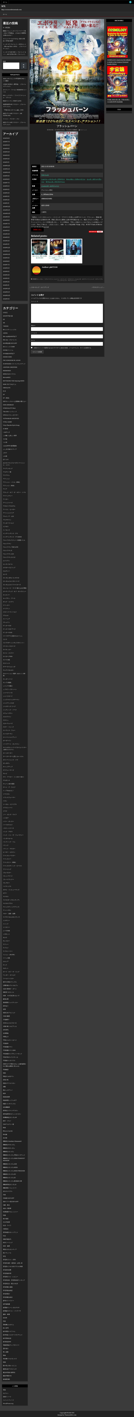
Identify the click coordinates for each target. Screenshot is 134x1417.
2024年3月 (6, 237)
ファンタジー (7, 859)
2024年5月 (6, 230)
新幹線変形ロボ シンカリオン (12, 1114)
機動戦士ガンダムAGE (10, 1164)
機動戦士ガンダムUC (9, 1174)
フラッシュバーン (67, 126)
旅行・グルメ (7, 1121)
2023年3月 (6, 278)
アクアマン (6, 475)
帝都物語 (5, 1069)
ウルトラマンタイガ (9, 557)
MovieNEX (6, 377)
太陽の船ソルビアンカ (10, 1026)
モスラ (5, 937)
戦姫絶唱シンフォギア (10, 1100)
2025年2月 (6, 200)
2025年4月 (6, 193)
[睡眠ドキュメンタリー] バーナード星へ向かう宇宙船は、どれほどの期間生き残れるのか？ (14, 33)
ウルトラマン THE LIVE (10, 547)
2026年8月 (6, 138)
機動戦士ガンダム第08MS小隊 (12, 1181)
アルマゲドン (7, 520)
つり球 (5, 442)
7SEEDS (5, 326)
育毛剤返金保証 (8, 1290)
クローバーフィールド (10, 612)
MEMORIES (7, 371)
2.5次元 (5, 312)
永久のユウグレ (8, 1191)
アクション (6, 479)
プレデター (6, 883)
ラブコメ (5, 948)
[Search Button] (130, 2)
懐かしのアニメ (8, 1090)
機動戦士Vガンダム (9, 1145)
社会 (4, 1236)
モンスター (6, 941)
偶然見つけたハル (8, 992)
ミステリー (6, 920)
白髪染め (5, 1229)
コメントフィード (8, 1400)
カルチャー (6, 571)
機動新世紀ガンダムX (9, 1184)
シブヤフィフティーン (10, 689)
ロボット (5, 968)
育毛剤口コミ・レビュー (10, 1277)
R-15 (4, 391)
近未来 (5, 1318)
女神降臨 (5, 1033)
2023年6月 (6, 268)
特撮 (4, 1215)
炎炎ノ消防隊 (7, 1208)
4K (4, 323)
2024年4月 (6, 234)
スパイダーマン (8, 734)
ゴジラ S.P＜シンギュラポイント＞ (13, 643)
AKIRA (5, 333)
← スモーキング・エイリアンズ (39, 287)
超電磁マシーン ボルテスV (11, 1307)
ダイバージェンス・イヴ (10, 760)
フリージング (7, 869)
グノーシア (6, 619)
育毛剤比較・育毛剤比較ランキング (14, 1280)
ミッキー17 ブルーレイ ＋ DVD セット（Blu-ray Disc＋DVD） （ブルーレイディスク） (14, 46)
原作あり (5, 1006)
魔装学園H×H (7, 1376)
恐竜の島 (5, 1080)
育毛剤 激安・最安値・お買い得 (12, 1263)
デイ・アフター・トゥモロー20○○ (13, 777)
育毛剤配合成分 (8, 1297)
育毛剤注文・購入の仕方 (10, 1283)
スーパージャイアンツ (10, 737)
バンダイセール (8, 838)
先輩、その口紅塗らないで (11, 995)
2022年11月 (6, 292)
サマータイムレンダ (9, 667)
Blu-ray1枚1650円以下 (10, 336)
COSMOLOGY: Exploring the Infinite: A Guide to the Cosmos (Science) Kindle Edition (119, 62)
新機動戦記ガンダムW (10, 1117)
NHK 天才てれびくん (9, 384)
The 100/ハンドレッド (10, 411)
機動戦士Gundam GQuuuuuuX (12, 1141)
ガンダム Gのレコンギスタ (11, 578)
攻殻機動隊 (6, 1107)
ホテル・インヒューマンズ (11, 890)
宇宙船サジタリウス (9, 1060)
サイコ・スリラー (8, 653)
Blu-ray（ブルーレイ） (10, 340)
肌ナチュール (7, 1253)
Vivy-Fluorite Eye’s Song (11, 425)
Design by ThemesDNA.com (67, 1415)
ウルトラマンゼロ (8, 554)
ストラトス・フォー (9, 730)
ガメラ (5, 574)
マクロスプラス (8, 903)
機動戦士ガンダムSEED (10, 1167)
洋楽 (4, 1195)
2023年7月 (6, 265)
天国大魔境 (6, 1016)
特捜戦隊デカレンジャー (10, 1212)
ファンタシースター (9, 855)
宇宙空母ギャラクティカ (10, 1057)
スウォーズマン (8, 713)
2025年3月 (6, 196)
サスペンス (6, 663)
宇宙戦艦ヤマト (8, 1047)
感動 (4, 1087)
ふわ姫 (5, 456)
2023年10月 (6, 254)
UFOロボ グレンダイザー (10, 415)
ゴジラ (5, 639)
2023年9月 (6, 258)
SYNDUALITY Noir (9, 408)
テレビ (5, 773)
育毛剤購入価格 (8, 1287)
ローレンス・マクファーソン (55, 182)
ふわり (5, 453)
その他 (5, 439)
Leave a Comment (72, 129)
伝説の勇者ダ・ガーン (10, 989)
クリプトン (6, 608)
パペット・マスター (9, 849)
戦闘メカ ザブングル (9, 1104)
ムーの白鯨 (6, 931)
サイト (33, 340)
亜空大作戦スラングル (10, 982)
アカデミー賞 (7, 472)
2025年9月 (6, 176)
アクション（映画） (9, 485)
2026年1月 (6, 162)
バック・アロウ (8, 831)
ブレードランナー (8, 879)
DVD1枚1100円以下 (9, 353)
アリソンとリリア (8, 513)
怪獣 (4, 1073)
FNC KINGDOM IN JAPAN (11, 360)
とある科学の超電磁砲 (10, 446)
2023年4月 (6, 275)
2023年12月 (6, 247)
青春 (4, 1355)
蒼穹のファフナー (8, 1301)
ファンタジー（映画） (10, 862)
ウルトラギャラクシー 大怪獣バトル (14, 540)
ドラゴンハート (8, 808)
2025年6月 (6, 186)
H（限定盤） (7, 27)
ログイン (5, 1393)
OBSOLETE (6, 388)
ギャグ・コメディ (8, 602)
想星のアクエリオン (9, 1083)
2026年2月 (6, 159)
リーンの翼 (6, 958)
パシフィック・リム (9, 842)
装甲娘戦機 (6, 1304)
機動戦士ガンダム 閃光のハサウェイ (14, 1155)
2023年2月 (6, 282)
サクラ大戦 (6, 660)
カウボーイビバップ (9, 567)
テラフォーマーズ (8, 770)
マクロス (5, 896)
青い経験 (5, 1352)
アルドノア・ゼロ (8, 516)
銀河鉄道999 (7, 1342)
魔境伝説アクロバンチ (10, 1369)
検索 (4, 61)
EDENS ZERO (7, 357)
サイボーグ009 (7, 656)
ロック (5, 965)
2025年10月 (6, 172)
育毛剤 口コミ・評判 (9, 1260)
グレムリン (6, 622)
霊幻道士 (5, 1348)
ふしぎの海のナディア (10, 449)
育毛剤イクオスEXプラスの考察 (13, 1266)
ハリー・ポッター (8, 821)
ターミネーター (8, 753)
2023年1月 (6, 285)
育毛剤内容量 (7, 1270)
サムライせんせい (8, 670)
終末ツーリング (8, 1242)
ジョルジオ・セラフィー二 (50, 186)
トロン (5, 801)
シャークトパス (8, 693)
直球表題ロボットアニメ (10, 1232)
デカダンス (6, 780)
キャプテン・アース (9, 598)
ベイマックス (7, 886)
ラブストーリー (8, 951)
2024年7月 (6, 224)
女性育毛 (5, 1030)
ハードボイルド (8, 825)
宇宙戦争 (5, 1043)
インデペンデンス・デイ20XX (12, 537)
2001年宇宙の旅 (8, 316)
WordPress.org (8, 1403)
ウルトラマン (7, 544)
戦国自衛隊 (6, 1097)
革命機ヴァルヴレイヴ (10, 1359)
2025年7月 (6, 183)
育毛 (4, 1256)
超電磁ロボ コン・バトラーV (12, 1311)
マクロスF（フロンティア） (11, 900)
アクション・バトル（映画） (12, 482)
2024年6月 (6, 227)
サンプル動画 (7, 682)
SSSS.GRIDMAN (8, 405)
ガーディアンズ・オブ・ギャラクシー (14, 591)
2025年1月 (6, 203)
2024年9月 (6, 217)
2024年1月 (6, 244)
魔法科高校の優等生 (9, 1372)
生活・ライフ (7, 1225)
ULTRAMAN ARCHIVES (11, 418)
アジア (5, 489)
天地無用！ (6, 1019)
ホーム (5, 2)
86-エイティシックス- (10, 329)
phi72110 (51, 129)
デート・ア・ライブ (9, 787)
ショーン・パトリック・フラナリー (53, 179)
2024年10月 (6, 213)
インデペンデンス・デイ (10, 533)
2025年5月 (6, 189)
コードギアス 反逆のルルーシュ (12, 636)
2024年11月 (6, 210)
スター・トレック (8, 727)
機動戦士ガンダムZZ (9, 1178)
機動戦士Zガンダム (9, 1148)
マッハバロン (7, 910)
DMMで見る (37, 229)
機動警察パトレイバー (10, 1188)
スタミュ (5, 720)
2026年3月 (6, 155)
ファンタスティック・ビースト (12, 866)
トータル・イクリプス (10, 804)
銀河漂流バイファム (9, 1331)
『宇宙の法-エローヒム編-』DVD (13, 110)
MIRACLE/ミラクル (9, 374)
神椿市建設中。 (8, 1239)
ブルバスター (7, 873)
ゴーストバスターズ (9, 646)
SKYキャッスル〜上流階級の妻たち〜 (14, 401)
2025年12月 (6, 165)
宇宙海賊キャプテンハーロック (12, 1054)
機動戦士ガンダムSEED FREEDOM (14, 1171)
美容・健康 (6, 1246)
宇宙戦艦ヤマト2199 (9, 1050)
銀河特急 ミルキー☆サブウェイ (12, 1335)
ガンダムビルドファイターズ (12, 585)
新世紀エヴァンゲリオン (10, 1110)
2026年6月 (6, 145)
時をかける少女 (8, 1131)
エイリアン (6, 561)
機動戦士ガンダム (8, 1151)
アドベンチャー (8, 496)
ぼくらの (5, 459)
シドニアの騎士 (8, 686)
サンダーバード (8, 679)
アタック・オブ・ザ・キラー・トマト (14, 492)
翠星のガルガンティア (10, 1249)
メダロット (6, 934)
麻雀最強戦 (6, 1379)
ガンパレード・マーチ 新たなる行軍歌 (14, 588)
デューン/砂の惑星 (8, 784)
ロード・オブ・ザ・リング (11, 972)
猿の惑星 (5, 1219)
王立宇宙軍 (6, 1222)
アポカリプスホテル (9, 506)
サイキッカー (7, 649)
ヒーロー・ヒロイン (9, 852)
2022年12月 (6, 288)
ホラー (5, 893)
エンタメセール (8, 564)
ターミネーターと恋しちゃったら (13, 756)
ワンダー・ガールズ (9, 975)
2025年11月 (6, 169)
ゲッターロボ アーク (9, 629)
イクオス (5, 526)
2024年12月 (6, 206)
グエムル (5, 615)
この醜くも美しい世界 (10, 435)
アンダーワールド (8, 523)
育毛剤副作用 (7, 1273)
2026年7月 (6, 142)
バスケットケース (8, 828)
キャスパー (6, 595)
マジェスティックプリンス (11, 907)
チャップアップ (8, 767)
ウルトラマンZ (7, 550)
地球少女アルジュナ (9, 1013)
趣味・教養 (6, 1314)
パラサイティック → (98, 287)
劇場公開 (5, 999)
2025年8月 (6, 179)
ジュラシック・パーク (10, 710)
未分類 (5, 1138)
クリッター (6, 605)
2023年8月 (6, 261)
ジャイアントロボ (8, 703)
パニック (5, 845)
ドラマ (5, 811)
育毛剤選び (6, 1294)
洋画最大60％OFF (8, 1198)
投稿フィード (7, 1397)
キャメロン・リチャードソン (75, 179)
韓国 (4, 1362)
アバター (5, 499)
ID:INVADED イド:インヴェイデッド (14, 364)
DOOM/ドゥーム (8, 350)
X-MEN (5, 429)
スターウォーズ (8, 723)
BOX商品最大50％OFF (10, 343)
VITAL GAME (7, 422)
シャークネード (8, 696)
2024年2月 (6, 241)
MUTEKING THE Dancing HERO (13, 381)
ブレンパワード (8, 876)
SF (4, 394)
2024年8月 (6, 220)
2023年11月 (6, 251)
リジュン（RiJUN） (9, 955)
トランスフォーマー (9, 797)
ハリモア (5, 818)
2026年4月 (6, 152)
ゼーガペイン (7, 740)
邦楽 (4, 1321)
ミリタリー (6, 927)
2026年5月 (6, 148)
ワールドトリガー (8, 978)
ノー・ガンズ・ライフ (10, 814)
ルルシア (5, 961)
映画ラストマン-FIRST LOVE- (12, 101)
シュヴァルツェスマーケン (11, 699)
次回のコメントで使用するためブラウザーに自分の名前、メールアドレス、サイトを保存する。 (63, 348)
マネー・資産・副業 (9, 913)
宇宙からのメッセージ (10, 1040)
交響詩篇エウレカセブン (10, 985)
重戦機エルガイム (8, 1325)
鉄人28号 (6, 1328)
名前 (33, 325)
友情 (4, 1009)
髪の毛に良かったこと (10, 1365)
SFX (3, 6)
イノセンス (6, 530)
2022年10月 (6, 295)
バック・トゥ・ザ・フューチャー (13, 835)
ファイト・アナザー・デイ (11, 119)
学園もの (5, 1037)
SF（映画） (6, 398)
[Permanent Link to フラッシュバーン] (67, 71)
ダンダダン (6, 763)
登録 (4, 1390)
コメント (34, 301)
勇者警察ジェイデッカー (10, 1002)
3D (4, 319)
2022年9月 (6, 299)
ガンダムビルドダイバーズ (11, 581)
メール (34, 333)
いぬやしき (6, 432)
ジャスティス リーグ (9, 706)
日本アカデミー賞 (8, 1124)
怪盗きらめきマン (8, 1076)
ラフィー (5, 944)
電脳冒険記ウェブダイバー (11, 1345)
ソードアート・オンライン (11, 744)
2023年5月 (6, 271)
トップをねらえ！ (8, 790)
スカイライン (7, 717)
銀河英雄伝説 (7, 1338)
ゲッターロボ (7, 626)
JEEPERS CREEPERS (10, 367)
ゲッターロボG (7, 632)
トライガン (6, 794)
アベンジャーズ (8, 503)
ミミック (5, 924)
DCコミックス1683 (9, 347)
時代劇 (5, 1134)
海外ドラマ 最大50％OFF (10, 1201)
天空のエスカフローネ (10, 1023)
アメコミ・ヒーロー (9, 509)
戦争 (4, 1093)
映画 (4, 1127)
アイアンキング (8, 468)
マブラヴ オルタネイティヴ (11, 917)
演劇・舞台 (6, 1205)
